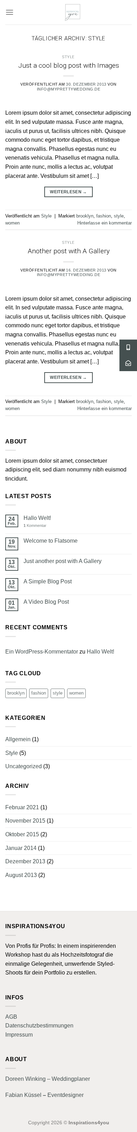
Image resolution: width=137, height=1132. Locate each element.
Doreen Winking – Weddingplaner (47, 1079)
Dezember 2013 (25, 861)
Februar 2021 (22, 807)
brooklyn (84, 216)
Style (68, 57)
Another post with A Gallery (69, 251)
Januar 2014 (21, 848)
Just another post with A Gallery (63, 561)
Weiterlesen (68, 191)
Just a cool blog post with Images (68, 65)
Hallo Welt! (37, 518)
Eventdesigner (65, 1095)
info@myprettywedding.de (68, 89)
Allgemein (18, 739)
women (12, 223)
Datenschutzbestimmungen (39, 1026)
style (119, 216)
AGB (11, 1017)
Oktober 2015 (22, 834)
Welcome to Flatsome (51, 541)
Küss (30, 1095)
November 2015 (25, 821)
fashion (103, 216)
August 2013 (21, 875)
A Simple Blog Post (48, 581)
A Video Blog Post (46, 602)
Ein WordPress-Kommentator (41, 652)
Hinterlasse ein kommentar (104, 223)
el (39, 1095)
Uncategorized (23, 766)
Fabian (14, 1095)
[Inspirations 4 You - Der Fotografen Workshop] (72, 12)
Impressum (19, 1035)
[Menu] (9, 12)
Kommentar (35, 525)
